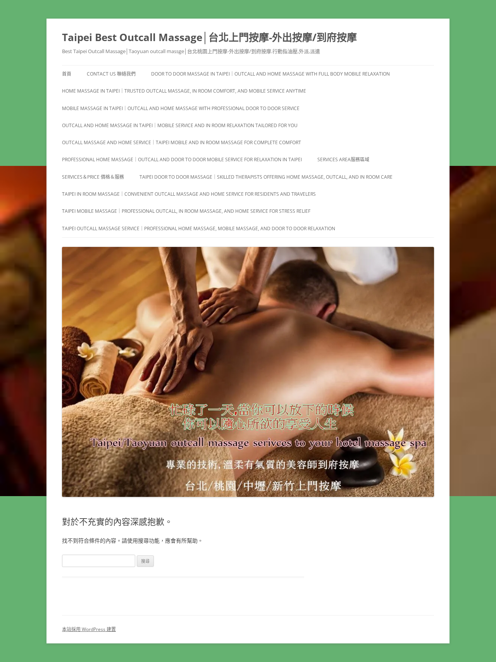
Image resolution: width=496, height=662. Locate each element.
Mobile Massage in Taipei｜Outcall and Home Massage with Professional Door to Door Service (181, 108)
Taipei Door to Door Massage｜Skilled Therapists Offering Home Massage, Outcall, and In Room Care (266, 177)
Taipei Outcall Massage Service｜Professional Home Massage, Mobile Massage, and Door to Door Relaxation (198, 228)
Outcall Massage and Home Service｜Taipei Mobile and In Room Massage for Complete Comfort (181, 142)
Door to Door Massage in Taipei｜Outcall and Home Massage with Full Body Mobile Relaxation (270, 74)
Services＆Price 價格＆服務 (93, 177)
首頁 (66, 74)
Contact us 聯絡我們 (111, 74)
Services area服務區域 (343, 159)
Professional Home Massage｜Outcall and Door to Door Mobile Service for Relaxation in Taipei (182, 159)
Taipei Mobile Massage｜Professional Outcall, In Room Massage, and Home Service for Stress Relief (186, 211)
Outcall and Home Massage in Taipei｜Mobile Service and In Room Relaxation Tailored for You (180, 125)
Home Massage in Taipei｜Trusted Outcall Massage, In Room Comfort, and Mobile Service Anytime (184, 91)
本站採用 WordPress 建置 (89, 629)
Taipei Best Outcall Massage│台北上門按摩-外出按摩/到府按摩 (209, 37)
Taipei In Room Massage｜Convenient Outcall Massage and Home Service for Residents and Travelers (189, 194)
